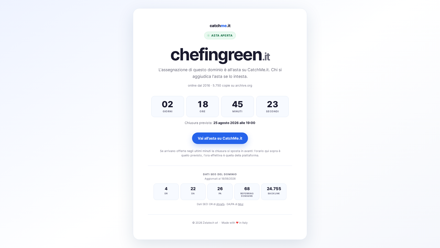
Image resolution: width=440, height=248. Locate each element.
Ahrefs (220, 204)
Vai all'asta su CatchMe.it (220, 138)
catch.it (220, 25)
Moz (240, 204)
